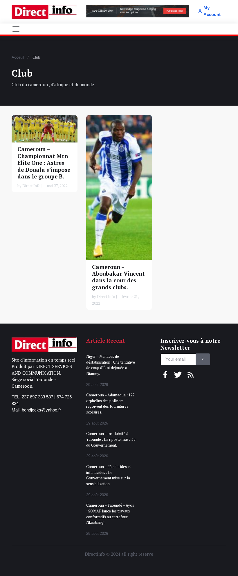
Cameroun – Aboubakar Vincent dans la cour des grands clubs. (118, 276)
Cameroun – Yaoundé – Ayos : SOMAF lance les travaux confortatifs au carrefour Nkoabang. (110, 514)
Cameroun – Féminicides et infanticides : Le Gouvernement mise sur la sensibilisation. (108, 475)
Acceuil (18, 57)
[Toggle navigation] (16, 29)
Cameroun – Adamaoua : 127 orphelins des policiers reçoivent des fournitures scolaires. (110, 403)
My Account (212, 11)
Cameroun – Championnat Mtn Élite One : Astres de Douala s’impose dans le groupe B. (43, 163)
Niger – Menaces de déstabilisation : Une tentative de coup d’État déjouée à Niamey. (110, 365)
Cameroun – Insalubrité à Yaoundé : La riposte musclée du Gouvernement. (111, 439)
